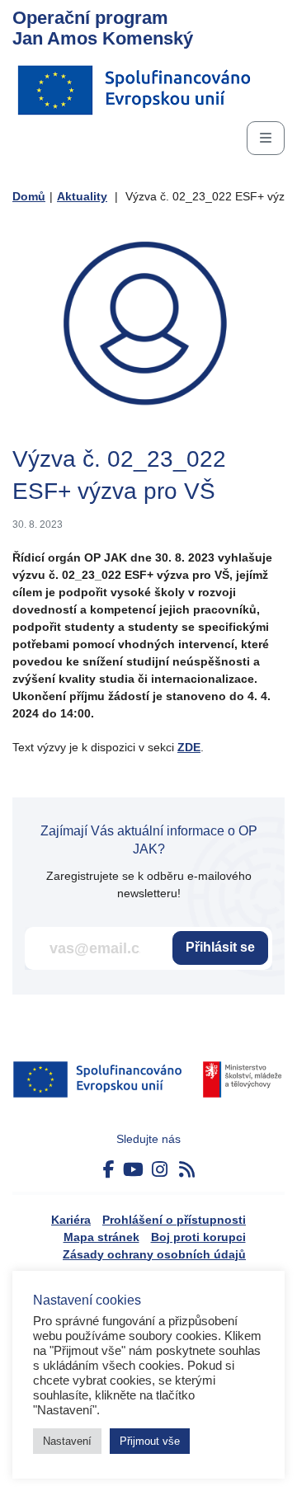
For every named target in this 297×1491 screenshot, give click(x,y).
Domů (28, 196)
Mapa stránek (101, 1237)
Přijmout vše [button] (150, 1441)
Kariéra (71, 1219)
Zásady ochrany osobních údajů (154, 1254)
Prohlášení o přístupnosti (174, 1219)
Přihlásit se (220, 947)
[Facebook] (109, 1169)
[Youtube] (133, 1169)
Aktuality (82, 196)
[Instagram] (159, 1169)
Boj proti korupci (198, 1237)
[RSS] (187, 1169)
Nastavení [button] (67, 1441)
